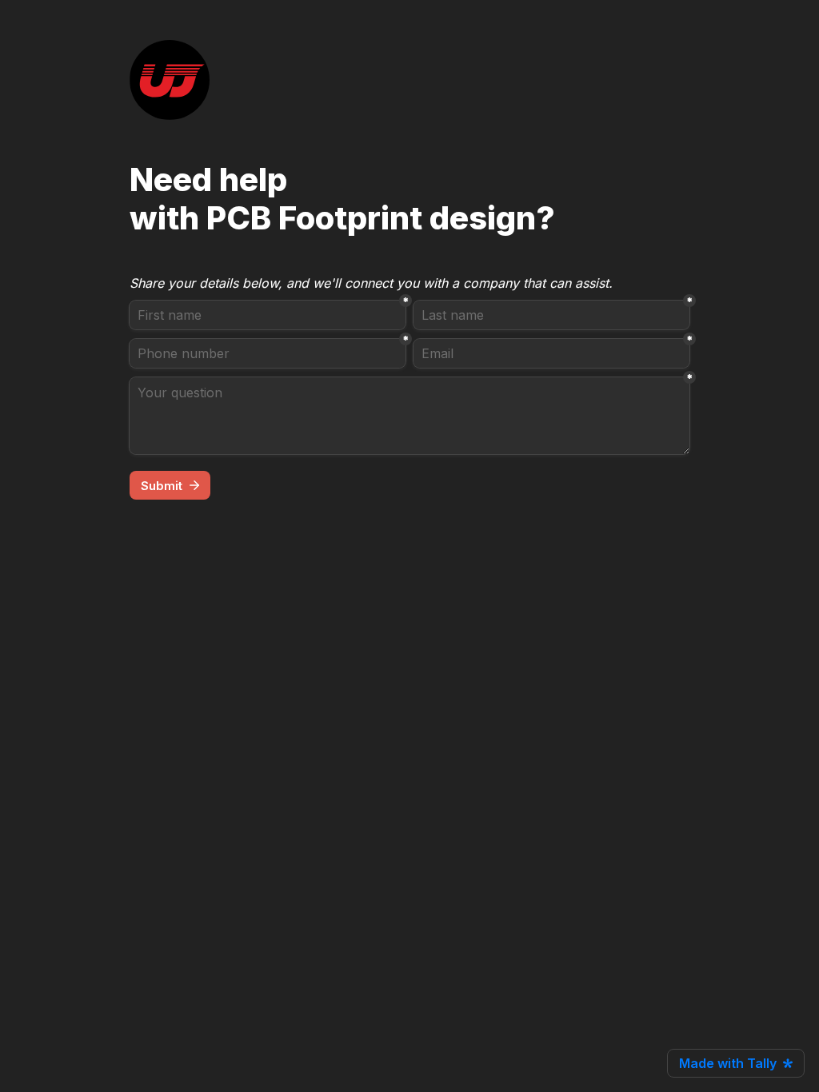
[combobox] (268, 353)
